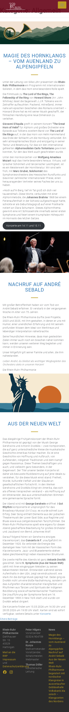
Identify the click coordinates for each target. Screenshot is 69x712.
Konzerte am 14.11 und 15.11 (23, 225)
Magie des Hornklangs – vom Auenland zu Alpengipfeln (34, 61)
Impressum (9, 659)
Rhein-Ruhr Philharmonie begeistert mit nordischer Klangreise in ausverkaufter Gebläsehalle (57, 677)
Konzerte (45, 613)
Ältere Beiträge (9, 619)
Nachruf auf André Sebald (34, 287)
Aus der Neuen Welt (34, 424)
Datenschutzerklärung (16, 666)
